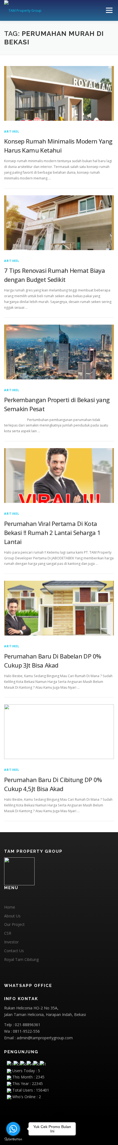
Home (9, 907)
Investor (11, 941)
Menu (108, 10)
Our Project (14, 924)
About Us (12, 915)
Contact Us (14, 950)
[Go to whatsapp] (13, 1129)
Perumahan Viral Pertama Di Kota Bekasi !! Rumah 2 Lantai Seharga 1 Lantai (52, 532)
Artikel (11, 131)
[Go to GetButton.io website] (13, 1139)
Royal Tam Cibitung (21, 959)
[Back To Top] (59, 1119)
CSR (7, 933)
